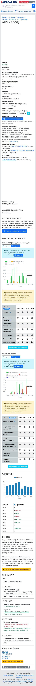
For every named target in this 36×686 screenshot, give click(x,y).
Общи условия (8, 675)
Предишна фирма (9, 667)
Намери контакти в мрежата (14, 119)
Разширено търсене (23, 11)
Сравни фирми (7, 11)
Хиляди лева (6, 246)
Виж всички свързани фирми (13, 661)
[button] (18, 313)
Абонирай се (24, 2)
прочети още (13, 141)
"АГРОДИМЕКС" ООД (9, 160)
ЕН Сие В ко (6, 656)
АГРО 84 (5, 658)
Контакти (19, 677)
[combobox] (16, 6)
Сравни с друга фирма (19, 347)
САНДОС (5, 652)
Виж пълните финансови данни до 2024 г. (17, 569)
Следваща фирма (22, 667)
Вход (32, 2)
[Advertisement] (18, 43)
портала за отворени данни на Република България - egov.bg (18, 680)
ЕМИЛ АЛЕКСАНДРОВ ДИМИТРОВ (22, 150)
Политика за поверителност (24, 675)
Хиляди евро (16, 246)
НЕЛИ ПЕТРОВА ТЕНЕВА (18, 146)
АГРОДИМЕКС (7, 654)
